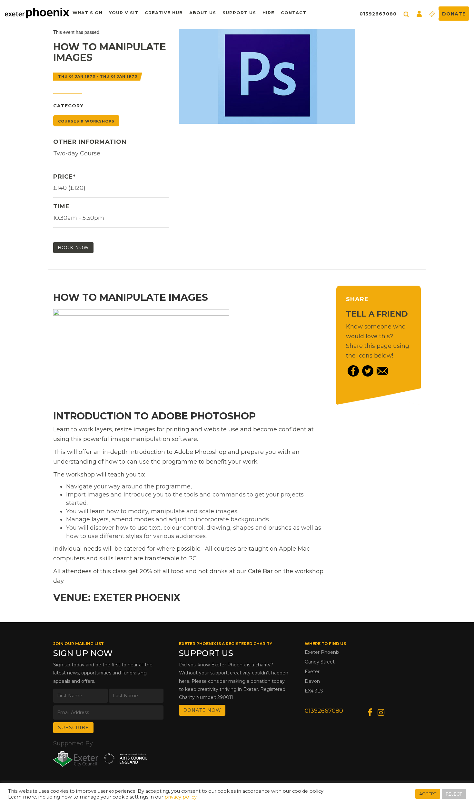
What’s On (88, 12)
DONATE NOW (202, 710)
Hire (268, 12)
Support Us (239, 12)
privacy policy (180, 797)
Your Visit (123, 12)
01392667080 (378, 14)
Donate (454, 14)
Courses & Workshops (86, 121)
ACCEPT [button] (427, 793)
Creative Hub (164, 12)
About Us (202, 12)
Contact (293, 12)
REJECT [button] (454, 794)
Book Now (73, 247)
